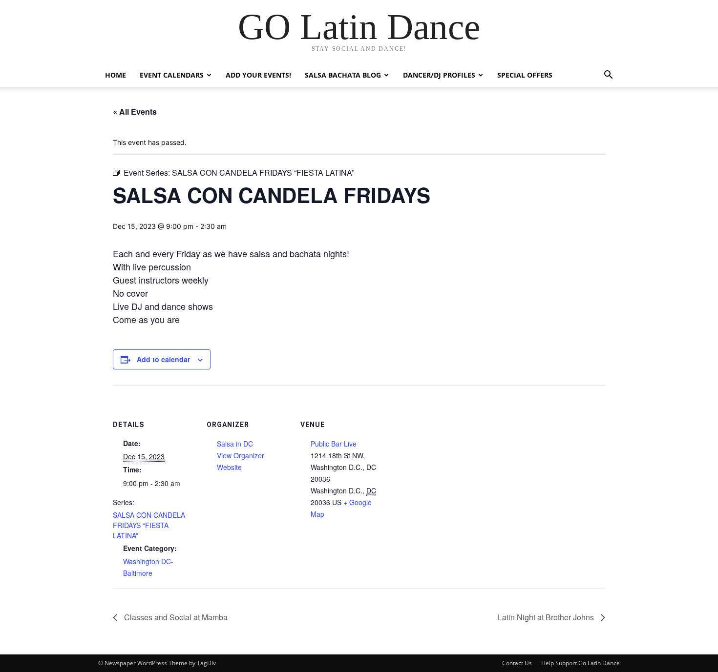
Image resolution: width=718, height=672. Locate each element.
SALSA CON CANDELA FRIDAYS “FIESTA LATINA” (149, 525)
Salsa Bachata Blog (343, 75)
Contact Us (517, 663)
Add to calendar (163, 359)
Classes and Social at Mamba (175, 617)
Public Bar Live (334, 443)
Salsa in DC (235, 443)
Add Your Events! (258, 75)
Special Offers (524, 75)
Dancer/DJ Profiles (439, 75)
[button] (608, 76)
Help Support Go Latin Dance (580, 663)
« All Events (135, 111)
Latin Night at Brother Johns (547, 617)
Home (115, 75)
